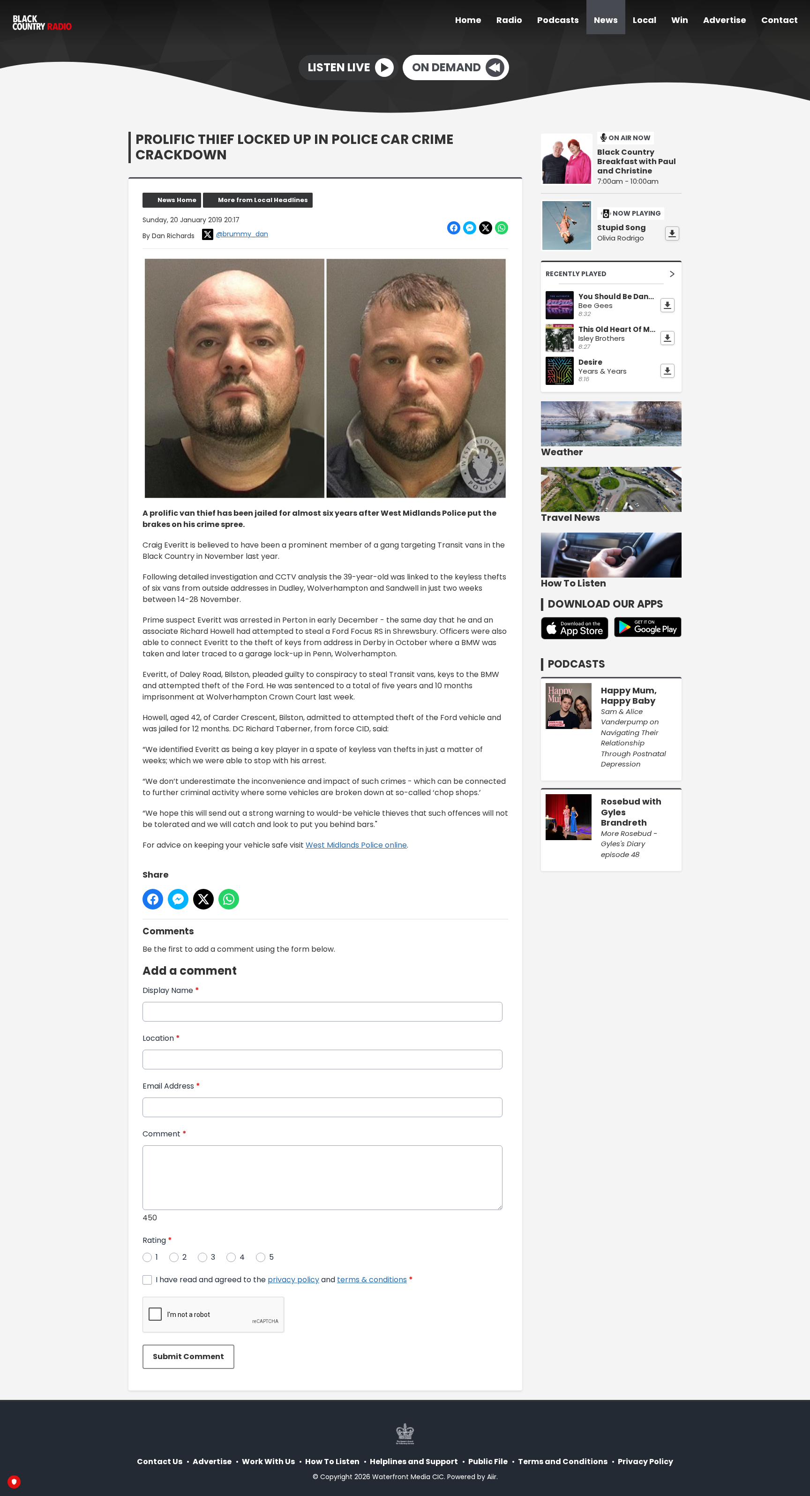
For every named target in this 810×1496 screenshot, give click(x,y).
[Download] (672, 233)
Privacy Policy (645, 1461)
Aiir (491, 1476)
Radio (509, 20)
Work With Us (268, 1461)
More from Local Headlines (263, 199)
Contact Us (159, 1461)
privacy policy (293, 1279)
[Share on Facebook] (453, 227)
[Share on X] (485, 227)
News (606, 20)
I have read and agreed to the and (284, 1279)
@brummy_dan (242, 234)
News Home (177, 199)
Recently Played (576, 273)
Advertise (724, 20)
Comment (164, 1133)
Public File (488, 1461)
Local (644, 20)
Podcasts (558, 20)
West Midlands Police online (356, 845)
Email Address (171, 1086)
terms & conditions (372, 1279)
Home (468, 20)
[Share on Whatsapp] (501, 227)
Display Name (170, 990)
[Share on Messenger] (469, 227)
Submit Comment (188, 1356)
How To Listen (332, 1461)
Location (161, 1038)
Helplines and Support (414, 1461)
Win (679, 20)
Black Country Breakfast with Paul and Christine (636, 162)
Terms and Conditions (563, 1461)
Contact (779, 20)
